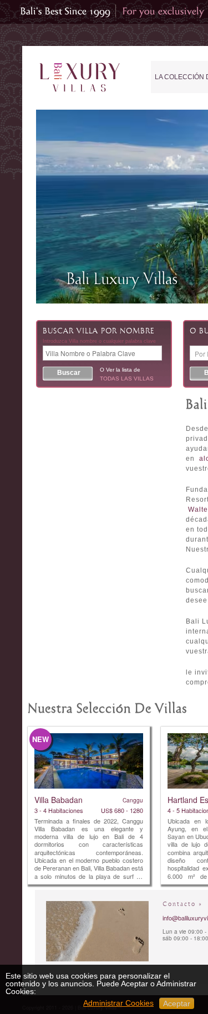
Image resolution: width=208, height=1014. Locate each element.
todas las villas (127, 378)
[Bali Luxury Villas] (79, 78)
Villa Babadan (58, 799)
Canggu (133, 800)
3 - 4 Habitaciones (58, 810)
